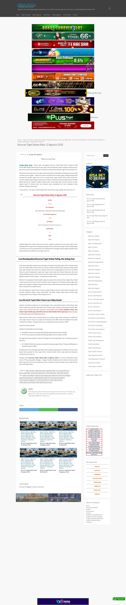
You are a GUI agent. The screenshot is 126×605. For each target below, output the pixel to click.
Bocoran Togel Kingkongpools (96, 299)
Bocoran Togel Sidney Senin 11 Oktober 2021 (29, 444)
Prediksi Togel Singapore (94, 348)
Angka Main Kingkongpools (95, 281)
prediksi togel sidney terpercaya (43, 382)
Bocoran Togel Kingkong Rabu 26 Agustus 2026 (95, 205)
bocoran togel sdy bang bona (57, 377)
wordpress (89, 522)
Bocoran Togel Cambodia (94, 292)
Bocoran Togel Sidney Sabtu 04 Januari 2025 (29, 471)
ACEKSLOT (97, 470)
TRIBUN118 (97, 486)
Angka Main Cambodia (94, 273)
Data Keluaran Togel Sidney (96, 140)
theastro (88, 513)
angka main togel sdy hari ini (26, 377)
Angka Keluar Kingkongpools (95, 262)
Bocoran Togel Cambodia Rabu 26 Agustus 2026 (96, 199)
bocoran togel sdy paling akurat (27, 380)
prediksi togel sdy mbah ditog (27, 382)
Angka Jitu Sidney (28, 140)
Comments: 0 (39, 154)
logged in (29, 487)
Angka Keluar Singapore (94, 269)
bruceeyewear (90, 511)
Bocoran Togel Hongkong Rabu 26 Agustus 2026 (96, 211)
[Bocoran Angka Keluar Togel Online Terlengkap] (26, 5)
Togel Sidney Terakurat (37, 141)
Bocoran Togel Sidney (81, 140)
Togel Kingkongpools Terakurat (96, 359)
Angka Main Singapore (94, 288)
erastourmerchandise (92, 507)
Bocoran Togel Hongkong (95, 295)
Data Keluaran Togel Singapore (96, 329)
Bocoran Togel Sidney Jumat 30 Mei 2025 (48, 471)
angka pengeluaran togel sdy (41, 377)
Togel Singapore (56, 15)
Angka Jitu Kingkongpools (95, 243)
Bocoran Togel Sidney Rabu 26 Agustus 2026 (97, 217)
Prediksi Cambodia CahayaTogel (94, 518)
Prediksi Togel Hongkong (94, 336)
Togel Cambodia (25, 15)
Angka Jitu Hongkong (93, 240)
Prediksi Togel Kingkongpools (96, 340)
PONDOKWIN (97, 482)
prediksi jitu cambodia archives (94, 515)
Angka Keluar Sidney (40, 140)
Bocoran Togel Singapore (94, 310)
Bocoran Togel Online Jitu (66, 140)
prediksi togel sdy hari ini (56, 380)
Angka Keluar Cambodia (94, 254)
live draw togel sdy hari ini (42, 380)
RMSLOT (97, 466)
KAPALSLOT (97, 490)
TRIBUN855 (97, 474)
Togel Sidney (46, 15)
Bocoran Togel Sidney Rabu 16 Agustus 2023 (48, 444)
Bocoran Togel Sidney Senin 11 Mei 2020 (67, 444)
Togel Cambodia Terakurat (95, 351)
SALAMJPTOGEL (97, 478)
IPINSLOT (97, 494)
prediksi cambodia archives (93, 520)
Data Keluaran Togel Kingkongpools (97, 322)
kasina (87, 506)
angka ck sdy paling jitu (28, 375)
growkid (88, 509)
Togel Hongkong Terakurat (95, 355)
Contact (75, 15)
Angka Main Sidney (52, 140)
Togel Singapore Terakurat (95, 366)
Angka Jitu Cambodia (93, 236)
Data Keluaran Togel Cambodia (96, 314)
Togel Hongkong (36, 15)
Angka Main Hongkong (94, 277)
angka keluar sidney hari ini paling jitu (61, 375)
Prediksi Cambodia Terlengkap (94, 516)
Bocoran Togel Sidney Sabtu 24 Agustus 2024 (67, 471)
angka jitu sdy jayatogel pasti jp (43, 375)
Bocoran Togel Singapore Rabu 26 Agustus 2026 (96, 222)
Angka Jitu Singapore (93, 251)
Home (17, 15)
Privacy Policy (67, 15)
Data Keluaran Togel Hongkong (96, 318)
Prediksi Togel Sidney (24, 141)
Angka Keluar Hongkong (94, 258)
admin (31, 154)
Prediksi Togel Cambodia (94, 333)
